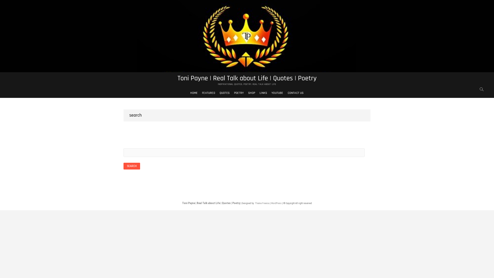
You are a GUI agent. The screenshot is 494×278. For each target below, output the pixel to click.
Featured (208, 93)
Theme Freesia (262, 203)
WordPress (276, 203)
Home (194, 93)
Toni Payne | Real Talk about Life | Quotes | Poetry (247, 78)
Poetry (239, 93)
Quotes (225, 93)
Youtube (277, 93)
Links (263, 93)
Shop (251, 93)
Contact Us (296, 93)
